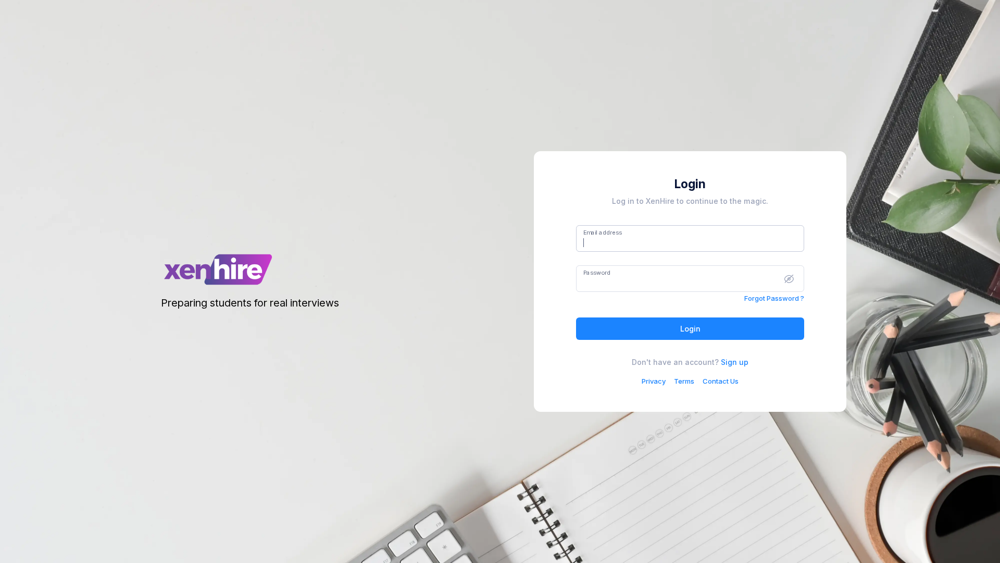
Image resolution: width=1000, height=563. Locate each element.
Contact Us (721, 381)
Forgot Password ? (774, 298)
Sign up (734, 362)
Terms (684, 381)
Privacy (654, 381)
